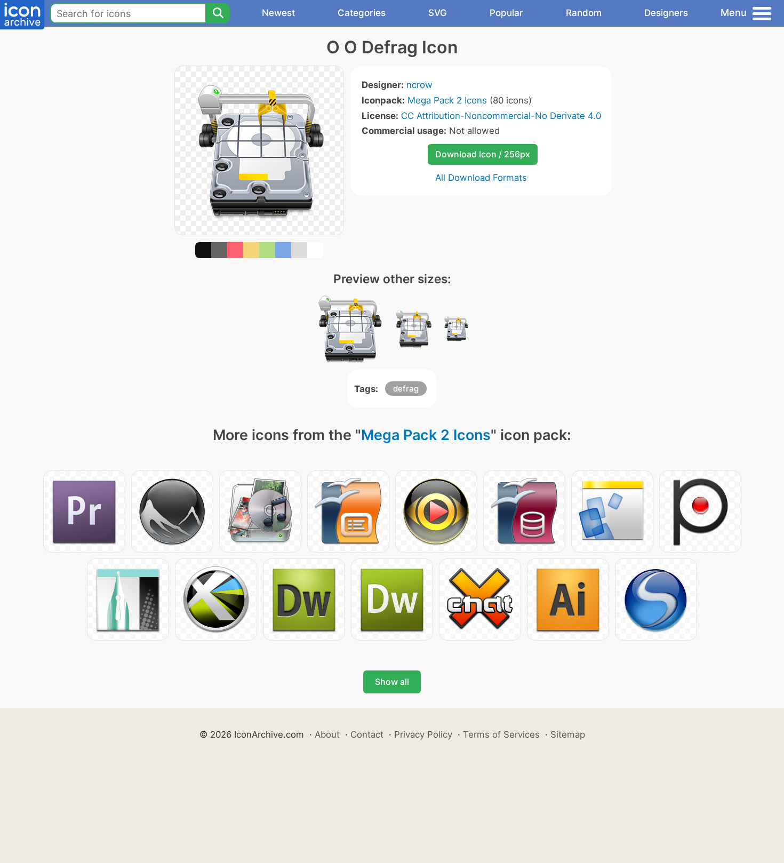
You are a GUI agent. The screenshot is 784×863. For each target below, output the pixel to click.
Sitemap (567, 734)
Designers (666, 12)
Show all (392, 681)
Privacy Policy (423, 734)
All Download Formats (481, 177)
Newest (278, 12)
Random (584, 12)
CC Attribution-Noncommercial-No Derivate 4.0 (501, 115)
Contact (366, 734)
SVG (437, 12)
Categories (362, 12)
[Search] (217, 13)
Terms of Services (501, 734)
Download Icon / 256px (482, 154)
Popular (506, 12)
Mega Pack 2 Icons (447, 100)
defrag (406, 388)
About (327, 734)
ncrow (419, 84)
